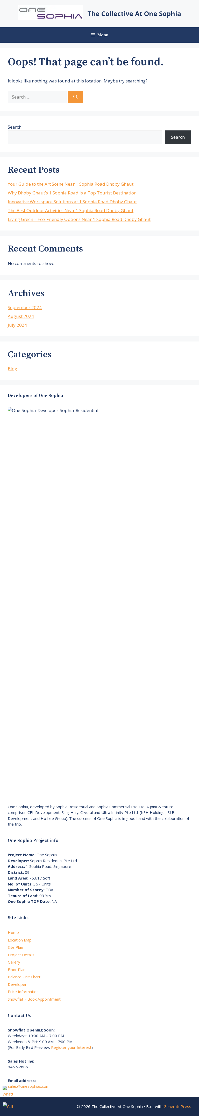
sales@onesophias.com (28, 1086)
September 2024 (25, 307)
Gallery (14, 962)
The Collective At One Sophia (134, 13)
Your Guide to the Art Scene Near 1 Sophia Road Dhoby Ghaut (70, 184)
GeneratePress (177, 1106)
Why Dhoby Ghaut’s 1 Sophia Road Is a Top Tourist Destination (72, 193)
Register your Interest (71, 1047)
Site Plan (15, 947)
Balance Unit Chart (24, 976)
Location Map (20, 940)
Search (15, 127)
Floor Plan (16, 969)
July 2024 (17, 325)
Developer (17, 984)
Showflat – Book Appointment (34, 999)
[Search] (75, 97)
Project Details (21, 954)
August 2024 (21, 316)
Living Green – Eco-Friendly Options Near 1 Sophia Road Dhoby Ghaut (79, 219)
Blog (12, 369)
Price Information (23, 991)
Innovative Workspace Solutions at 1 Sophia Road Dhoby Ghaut (72, 202)
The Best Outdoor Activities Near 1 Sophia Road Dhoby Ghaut (70, 210)
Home (13, 932)
